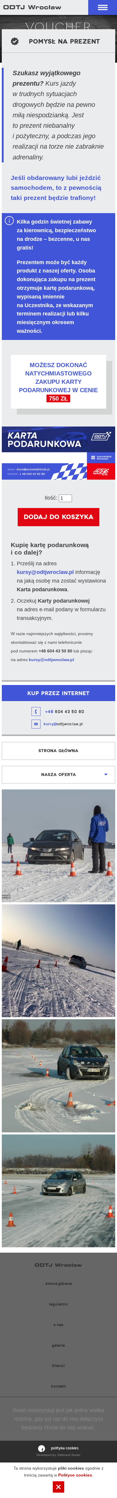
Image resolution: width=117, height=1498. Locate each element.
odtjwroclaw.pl (63, 724)
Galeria (58, 1345)
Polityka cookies (65, 1448)
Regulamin (58, 1304)
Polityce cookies (75, 1475)
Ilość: (51, 498)
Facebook (41, 1448)
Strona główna (58, 750)
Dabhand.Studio (69, 1455)
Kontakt (58, 1386)
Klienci (58, 1365)
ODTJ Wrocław (32, 7)
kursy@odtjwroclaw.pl (45, 572)
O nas (58, 1324)
